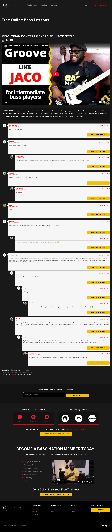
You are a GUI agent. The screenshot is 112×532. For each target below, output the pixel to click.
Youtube (46, 421)
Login (86, 5)
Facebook (20, 421)
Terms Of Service (76, 509)
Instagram (33, 421)
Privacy (73, 511)
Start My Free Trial (99, 5)
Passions (44, 5)
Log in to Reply (104, 126)
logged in (31, 373)
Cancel (69, 376)
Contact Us (53, 5)
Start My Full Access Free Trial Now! (56, 434)
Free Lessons (35, 509)
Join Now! (100, 510)
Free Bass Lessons (33, 5)
